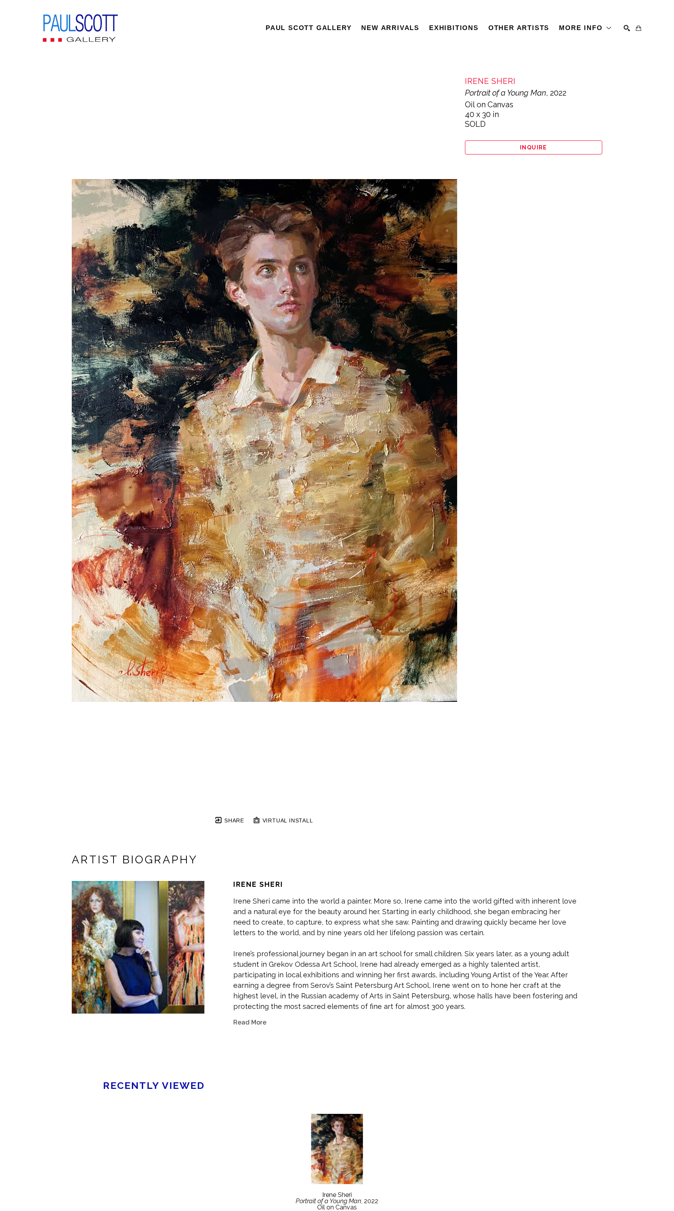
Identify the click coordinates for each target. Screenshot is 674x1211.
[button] (585, 28)
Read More (249, 1022)
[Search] (627, 28)
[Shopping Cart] (638, 28)
